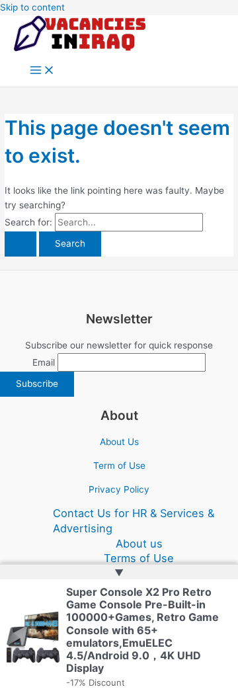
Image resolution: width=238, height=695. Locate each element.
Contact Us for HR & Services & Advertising (133, 521)
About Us (119, 441)
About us (139, 543)
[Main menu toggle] (42, 71)
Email (43, 362)
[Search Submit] (20, 244)
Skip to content (32, 7)
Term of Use (119, 465)
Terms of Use (139, 558)
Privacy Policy (119, 489)
